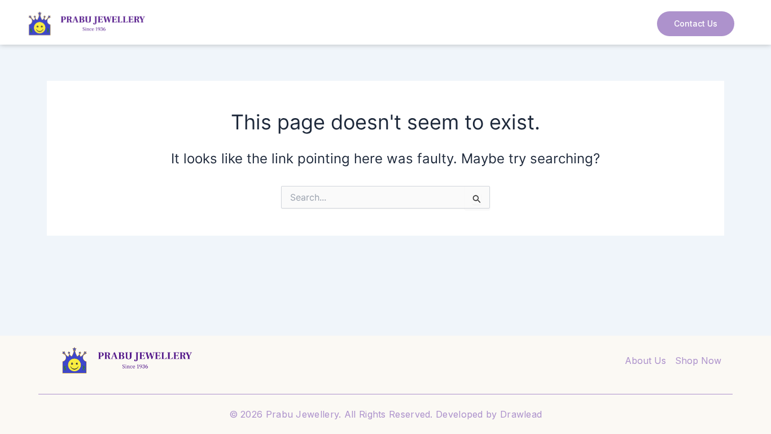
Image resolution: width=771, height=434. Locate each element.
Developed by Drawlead (489, 414)
